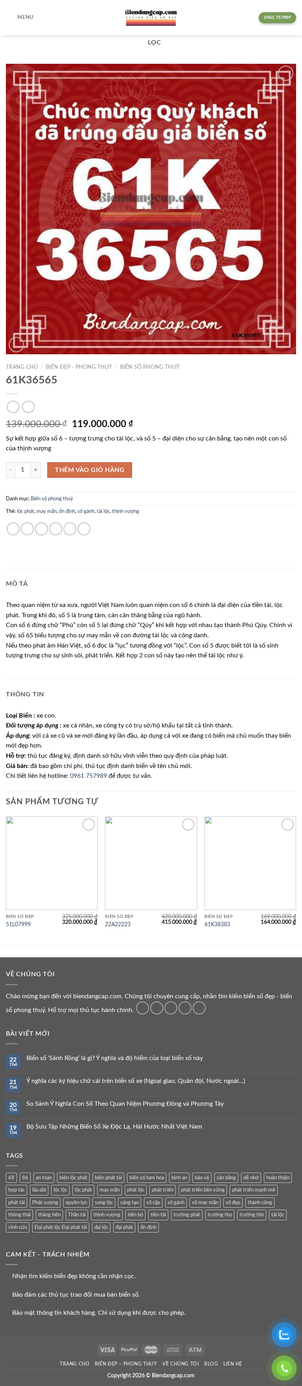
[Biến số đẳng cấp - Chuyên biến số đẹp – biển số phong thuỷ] (151, 17)
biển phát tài (108, 1177)
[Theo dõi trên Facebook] (142, 1007)
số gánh (85, 511)
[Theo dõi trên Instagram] (156, 1007)
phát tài (16, 1202)
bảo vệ (202, 1177)
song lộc (104, 1202)
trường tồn (251, 1214)
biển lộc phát (73, 1177)
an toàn (44, 1177)
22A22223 (118, 924)
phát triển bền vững (203, 1190)
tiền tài (158, 1214)
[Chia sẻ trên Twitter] (41, 528)
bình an (179, 1177)
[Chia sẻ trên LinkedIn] (83, 528)
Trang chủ (22, 367)
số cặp (153, 1202)
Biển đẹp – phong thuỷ (126, 1364)
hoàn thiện (277, 1177)
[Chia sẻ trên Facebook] (27, 528)
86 (25, 1177)
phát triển (162, 1190)
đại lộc (101, 1227)
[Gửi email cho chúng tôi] (185, 1007)
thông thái (19, 1214)
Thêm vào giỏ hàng (89, 470)
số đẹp (233, 1202)
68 (11, 1177)
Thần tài (77, 1214)
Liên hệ (232, 1364)
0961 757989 (88, 776)
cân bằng (226, 1177)
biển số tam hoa (146, 1177)
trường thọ (220, 1214)
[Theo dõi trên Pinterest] (199, 1007)
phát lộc (135, 1190)
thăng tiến (49, 1214)
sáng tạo (129, 1202)
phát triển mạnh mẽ (253, 1190)
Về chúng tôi (180, 1364)
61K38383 (217, 924)
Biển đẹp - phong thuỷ (79, 367)
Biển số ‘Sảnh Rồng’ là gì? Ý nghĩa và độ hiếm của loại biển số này (114, 1058)
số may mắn (205, 1202)
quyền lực (76, 1202)
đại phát (124, 1227)
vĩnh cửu (17, 1227)
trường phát (186, 1214)
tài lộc (103, 511)
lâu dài (39, 1190)
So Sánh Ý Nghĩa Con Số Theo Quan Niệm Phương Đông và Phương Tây (125, 1104)
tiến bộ (135, 1214)
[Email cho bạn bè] (55, 528)
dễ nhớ (251, 1177)
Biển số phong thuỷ (150, 367)
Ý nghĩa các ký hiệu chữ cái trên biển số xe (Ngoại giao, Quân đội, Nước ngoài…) (135, 1081)
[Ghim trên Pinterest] (69, 528)
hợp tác (16, 1190)
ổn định (67, 511)
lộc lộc (60, 1190)
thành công (260, 1202)
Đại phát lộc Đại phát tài (61, 1227)
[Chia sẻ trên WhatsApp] (13, 528)
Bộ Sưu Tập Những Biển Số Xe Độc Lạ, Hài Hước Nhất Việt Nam (114, 1126)
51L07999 (18, 924)
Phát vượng (45, 1202)
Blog (211, 1364)
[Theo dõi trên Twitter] (170, 1007)
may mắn (47, 511)
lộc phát (25, 511)
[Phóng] (16, 344)
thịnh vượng (125, 511)
